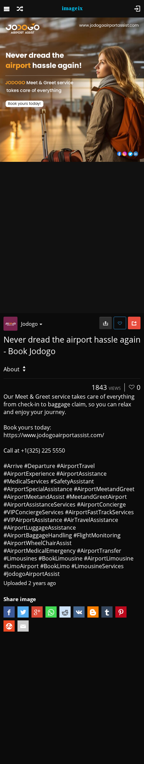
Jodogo (29, 323)
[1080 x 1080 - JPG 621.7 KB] (105, 323)
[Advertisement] (72, 237)
